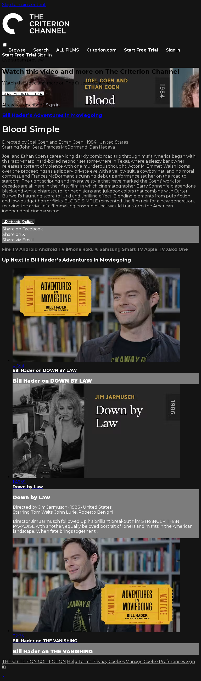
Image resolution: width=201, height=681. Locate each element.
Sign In (44, 55)
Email (29, 222)
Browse (18, 50)
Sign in (173, 50)
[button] (5, 45)
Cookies (117, 661)
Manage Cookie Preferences (156, 661)
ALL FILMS (67, 50)
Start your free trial (23, 94)
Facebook (11, 222)
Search (41, 50)
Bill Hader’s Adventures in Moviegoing (52, 115)
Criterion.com (101, 50)
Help (72, 661)
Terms (85, 661)
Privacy (100, 661)
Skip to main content (24, 4)
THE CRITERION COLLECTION (34, 661)
